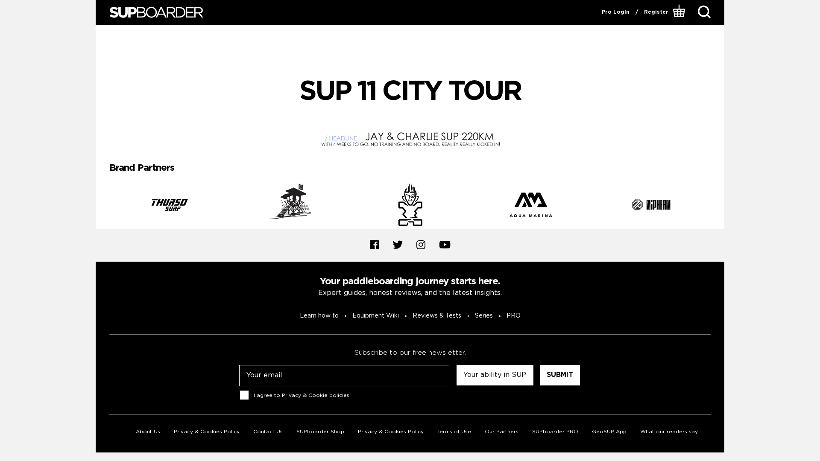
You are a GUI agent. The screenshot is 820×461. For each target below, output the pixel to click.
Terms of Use (454, 431)
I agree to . (302, 395)
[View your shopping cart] (680, 12)
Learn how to (319, 315)
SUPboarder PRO (555, 431)
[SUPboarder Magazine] (156, 12)
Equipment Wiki (375, 315)
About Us (148, 431)
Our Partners (501, 431)
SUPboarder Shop (320, 431)
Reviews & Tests (437, 315)
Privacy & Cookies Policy (207, 431)
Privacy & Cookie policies (315, 395)
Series (484, 315)
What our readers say (669, 431)
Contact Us (268, 431)
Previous (103, 206)
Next (717, 206)
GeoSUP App (609, 431)
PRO (514, 315)
